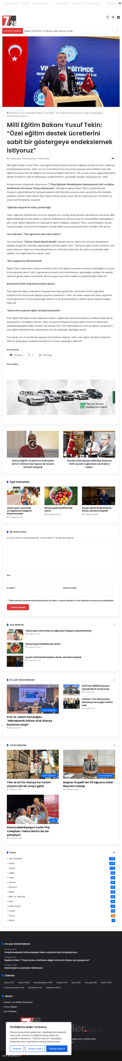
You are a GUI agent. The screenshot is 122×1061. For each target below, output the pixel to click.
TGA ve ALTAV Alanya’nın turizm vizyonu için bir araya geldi (29, 784)
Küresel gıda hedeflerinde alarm (58, 509)
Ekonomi (13, 887)
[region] (38, 1038)
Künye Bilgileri (10, 1007)
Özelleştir (17, 1048)
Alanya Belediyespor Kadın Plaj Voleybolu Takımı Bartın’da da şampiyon (28, 831)
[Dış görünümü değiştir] (107, 17)
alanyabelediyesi (42, 982)
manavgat (91, 982)
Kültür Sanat (15, 906)
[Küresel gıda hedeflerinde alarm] (61, 496)
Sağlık (11, 873)
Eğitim (11, 892)
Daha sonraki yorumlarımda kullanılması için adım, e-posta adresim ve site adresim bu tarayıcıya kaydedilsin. (61, 600)
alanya (23, 982)
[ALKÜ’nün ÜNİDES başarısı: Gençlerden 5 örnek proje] (71, 690)
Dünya (12, 915)
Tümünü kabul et (57, 1048)
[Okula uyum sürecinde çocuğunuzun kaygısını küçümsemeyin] (23, 496)
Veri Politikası (10, 1011)
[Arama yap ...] (113, 17)
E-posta (11, 588)
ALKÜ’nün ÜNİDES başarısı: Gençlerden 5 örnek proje (96, 687)
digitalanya (15, 1055)
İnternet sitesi (69, 588)
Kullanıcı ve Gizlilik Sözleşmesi (18, 1002)
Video (11, 877)
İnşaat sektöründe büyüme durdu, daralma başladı (96, 509)
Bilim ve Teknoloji (17, 896)
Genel (22, 113)
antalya (62, 982)
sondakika (53, 987)
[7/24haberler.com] (9, 21)
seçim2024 (35, 987)
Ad (9, 575)
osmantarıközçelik (14, 987)
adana (9, 982)
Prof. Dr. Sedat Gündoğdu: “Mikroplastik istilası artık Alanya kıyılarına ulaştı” (29, 720)
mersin (106, 982)
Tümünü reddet (35, 1048)
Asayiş (12, 868)
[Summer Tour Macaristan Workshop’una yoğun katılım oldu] (71, 703)
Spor (11, 901)
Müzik (11, 920)
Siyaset (12, 882)
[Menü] (118, 17)
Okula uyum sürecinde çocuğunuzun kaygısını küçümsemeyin (19, 510)
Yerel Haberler (15, 858)
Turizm (12, 911)
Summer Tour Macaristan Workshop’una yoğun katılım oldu (97, 702)
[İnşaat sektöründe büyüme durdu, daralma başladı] (98, 496)
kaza (76, 982)
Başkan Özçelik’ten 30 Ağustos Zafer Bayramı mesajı (48, 31)
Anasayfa (13, 113)
